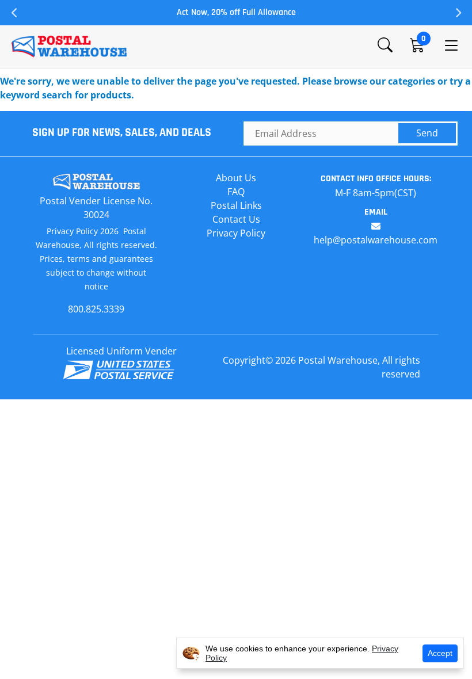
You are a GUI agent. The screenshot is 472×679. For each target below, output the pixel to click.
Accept (440, 653)
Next (457, 12)
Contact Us (236, 219)
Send (427, 133)
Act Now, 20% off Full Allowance (236, 12)
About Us (236, 177)
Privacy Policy (236, 233)
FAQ (236, 191)
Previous (14, 12)
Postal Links (236, 205)
